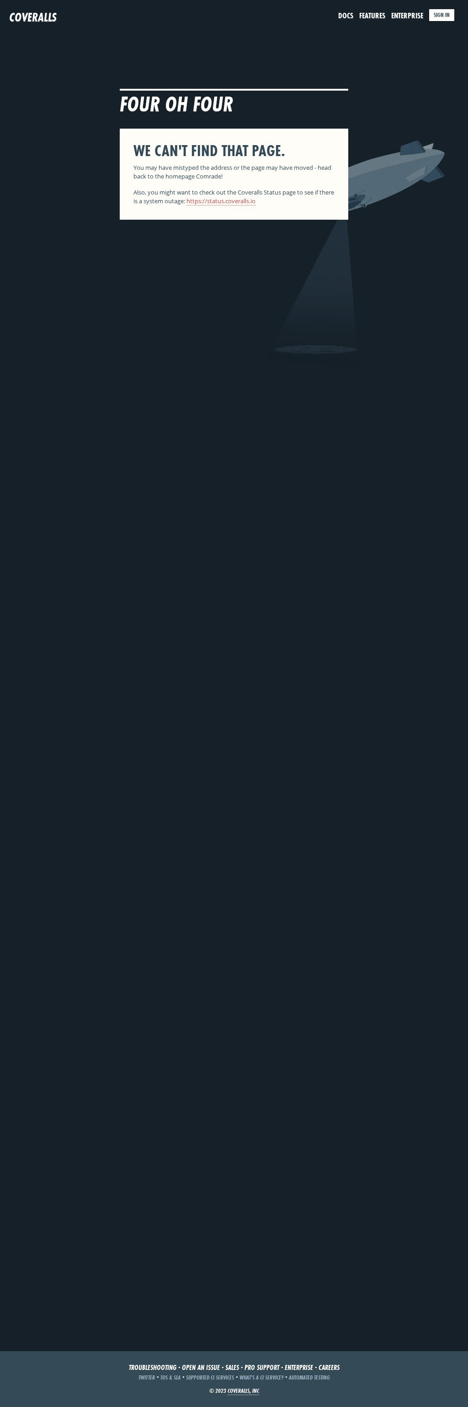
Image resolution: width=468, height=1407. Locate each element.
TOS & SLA (170, 1377)
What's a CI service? (261, 1377)
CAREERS (329, 1367)
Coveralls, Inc (243, 1391)
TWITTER (146, 1377)
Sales (232, 1367)
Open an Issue (201, 1367)
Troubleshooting (152, 1367)
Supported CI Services (210, 1377)
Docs (345, 15)
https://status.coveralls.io (220, 201)
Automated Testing (309, 1377)
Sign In (442, 15)
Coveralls (33, 17)
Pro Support (262, 1367)
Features (372, 15)
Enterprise (407, 15)
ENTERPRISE (299, 1367)
